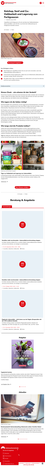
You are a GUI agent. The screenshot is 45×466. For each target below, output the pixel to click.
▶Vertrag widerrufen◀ (29, 464)
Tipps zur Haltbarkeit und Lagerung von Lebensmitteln (16, 173)
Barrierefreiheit (35, 463)
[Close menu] (17, 449)
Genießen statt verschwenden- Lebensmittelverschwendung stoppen (21, 240)
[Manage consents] (42, 463)
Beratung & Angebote (14, 63)
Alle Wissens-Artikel (22, 187)
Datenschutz (21, 463)
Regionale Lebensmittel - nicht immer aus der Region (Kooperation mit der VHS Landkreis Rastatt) (21, 320)
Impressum (28, 463)
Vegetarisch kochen (6, 372)
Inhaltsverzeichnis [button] (5, 86)
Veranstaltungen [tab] (7, 206)
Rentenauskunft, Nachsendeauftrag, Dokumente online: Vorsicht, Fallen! (21, 427)
